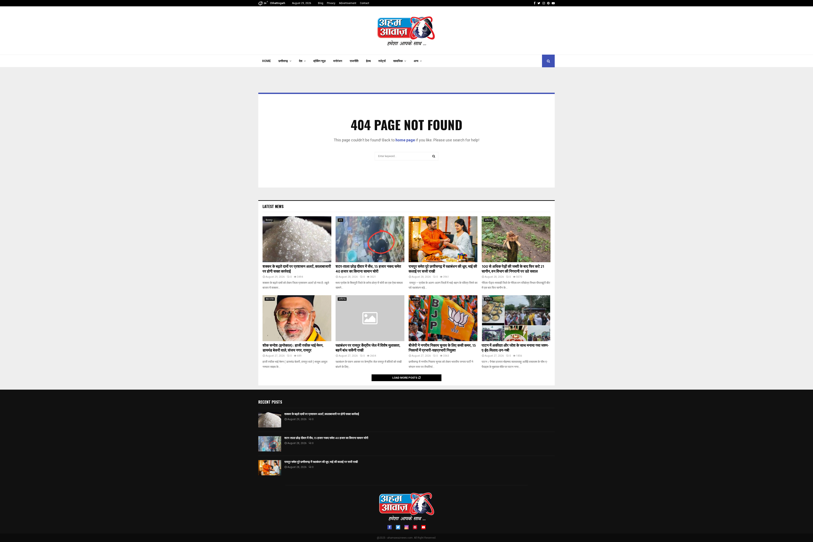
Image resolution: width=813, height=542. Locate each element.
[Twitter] (398, 527)
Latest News (273, 206)
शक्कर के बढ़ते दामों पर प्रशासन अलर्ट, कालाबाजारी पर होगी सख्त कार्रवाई (297, 269)
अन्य (416, 61)
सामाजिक (398, 61)
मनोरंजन (337, 61)
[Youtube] (423, 527)
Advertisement (347, 3)
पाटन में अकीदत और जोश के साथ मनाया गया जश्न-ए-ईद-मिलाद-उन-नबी (515, 348)
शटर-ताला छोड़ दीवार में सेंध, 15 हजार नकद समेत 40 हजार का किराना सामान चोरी (368, 269)
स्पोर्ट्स (382, 61)
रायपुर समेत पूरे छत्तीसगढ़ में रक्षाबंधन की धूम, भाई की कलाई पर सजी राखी (443, 269)
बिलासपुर (269, 220)
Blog (320, 3)
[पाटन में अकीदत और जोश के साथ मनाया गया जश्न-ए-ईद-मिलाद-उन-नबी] (516, 318)
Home (266, 61)
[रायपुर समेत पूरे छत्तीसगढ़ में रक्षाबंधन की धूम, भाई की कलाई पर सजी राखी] (443, 239)
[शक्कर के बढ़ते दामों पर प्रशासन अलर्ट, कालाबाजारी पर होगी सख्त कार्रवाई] (297, 239)
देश (300, 61)
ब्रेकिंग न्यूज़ (319, 61)
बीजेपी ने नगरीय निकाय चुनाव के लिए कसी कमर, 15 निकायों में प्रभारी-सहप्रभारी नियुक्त (442, 348)
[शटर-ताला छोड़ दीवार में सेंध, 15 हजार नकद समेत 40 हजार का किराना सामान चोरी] (370, 239)
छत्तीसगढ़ (283, 61)
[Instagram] (406, 527)
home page (405, 140)
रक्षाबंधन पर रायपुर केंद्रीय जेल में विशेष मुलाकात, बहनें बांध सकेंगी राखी (368, 348)
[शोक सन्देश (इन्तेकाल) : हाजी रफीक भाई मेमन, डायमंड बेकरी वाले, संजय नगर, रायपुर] (297, 318)
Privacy (331, 3)
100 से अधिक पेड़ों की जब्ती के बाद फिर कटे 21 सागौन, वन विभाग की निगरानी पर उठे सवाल (513, 269)
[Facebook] (389, 527)
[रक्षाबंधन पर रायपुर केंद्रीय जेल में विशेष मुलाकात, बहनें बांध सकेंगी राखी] (370, 318)
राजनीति (354, 61)
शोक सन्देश (270, 299)
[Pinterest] (415, 527)
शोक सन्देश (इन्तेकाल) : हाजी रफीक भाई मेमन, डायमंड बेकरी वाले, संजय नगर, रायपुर (293, 348)
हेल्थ (368, 61)
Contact (364, 3)
